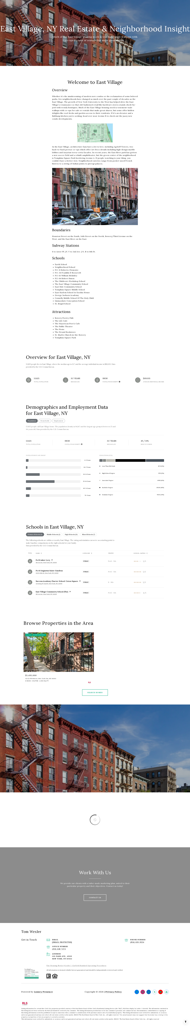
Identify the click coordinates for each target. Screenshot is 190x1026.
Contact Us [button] (95, 898)
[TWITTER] (154, 992)
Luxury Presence (43, 992)
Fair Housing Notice (55, 966)
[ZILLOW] (166, 992)
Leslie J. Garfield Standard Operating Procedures (85, 966)
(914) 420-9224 (137, 942)
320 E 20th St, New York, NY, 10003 (47, 573)
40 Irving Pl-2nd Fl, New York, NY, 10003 (49, 583)
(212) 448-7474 (59, 949)
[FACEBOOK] (137, 992)
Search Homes (95, 693)
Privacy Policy (113, 992)
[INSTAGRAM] (143, 992)
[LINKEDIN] (148, 992)
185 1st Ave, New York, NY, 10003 (46, 562)
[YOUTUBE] (160, 992)
